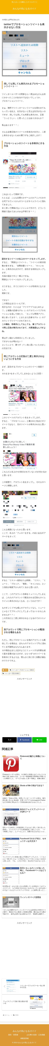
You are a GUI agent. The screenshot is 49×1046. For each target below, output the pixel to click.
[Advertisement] (24, 705)
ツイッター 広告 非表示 (11, 673)
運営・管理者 (13, 1035)
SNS (6, 670)
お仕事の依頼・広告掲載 (36, 1035)
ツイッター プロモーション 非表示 (23, 670)
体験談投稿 (24, 1038)
